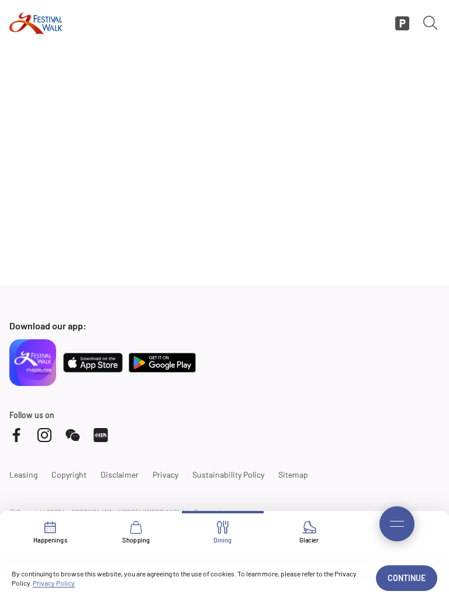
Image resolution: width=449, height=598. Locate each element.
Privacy (165, 474)
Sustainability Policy (228, 474)
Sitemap (293, 474)
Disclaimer (120, 474)
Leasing (23, 474)
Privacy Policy (54, 583)
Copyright (69, 474)
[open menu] (397, 523)
